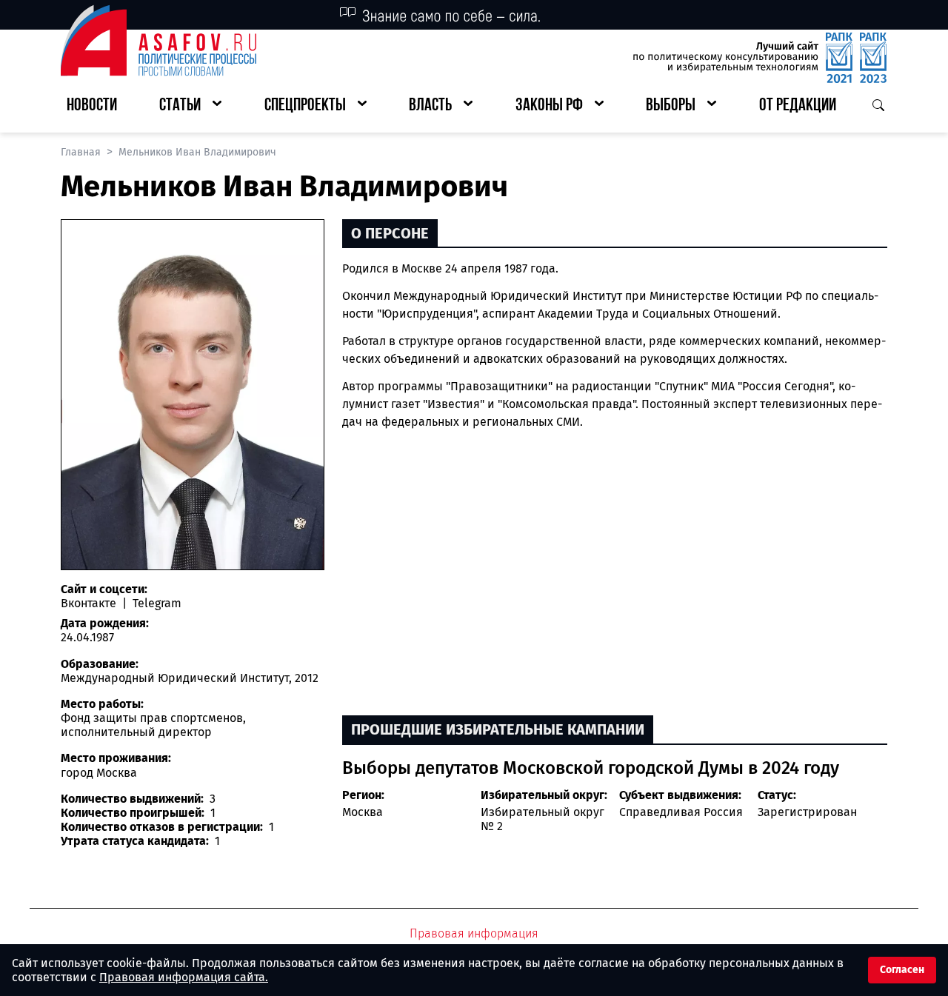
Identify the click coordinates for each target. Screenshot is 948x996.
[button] (190, 106)
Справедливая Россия (681, 812)
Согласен (902, 969)
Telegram (155, 603)
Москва (362, 812)
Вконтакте (90, 603)
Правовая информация (474, 933)
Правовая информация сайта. (183, 977)
